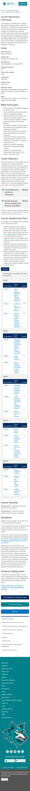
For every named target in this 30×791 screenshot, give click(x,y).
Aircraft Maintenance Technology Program (15, 597)
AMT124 (6, 289)
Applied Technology (7, 619)
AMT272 (6, 489)
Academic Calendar (7, 694)
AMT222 (6, 385)
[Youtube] (15, 751)
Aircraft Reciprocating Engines (17, 471)
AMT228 (6, 362)
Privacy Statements (22, 767)
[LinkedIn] (22, 751)
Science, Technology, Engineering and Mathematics (12, 645)
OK (4, 779)
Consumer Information (8, 767)
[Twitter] (7, 751)
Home (2, 10)
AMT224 (6, 356)
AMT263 (6, 429)
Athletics (4, 677)
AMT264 (6, 469)
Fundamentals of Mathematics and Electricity (17, 307)
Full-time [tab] (5, 269)
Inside (3, 706)
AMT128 (6, 313)
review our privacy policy (19, 774)
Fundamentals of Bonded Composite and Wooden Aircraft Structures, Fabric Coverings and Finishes (17, 346)
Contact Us (5, 703)
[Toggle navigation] (22, 4)
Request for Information (8, 680)
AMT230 (6, 411)
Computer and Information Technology (12, 630)
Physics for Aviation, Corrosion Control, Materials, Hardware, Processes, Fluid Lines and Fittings (17, 320)
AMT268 (6, 435)
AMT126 (6, 303)
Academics (5, 666)
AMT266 (6, 476)
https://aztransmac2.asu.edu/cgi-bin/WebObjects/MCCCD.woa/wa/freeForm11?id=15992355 (14, 540)
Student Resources (7, 668)
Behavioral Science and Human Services (12, 622)
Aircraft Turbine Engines (16, 430)
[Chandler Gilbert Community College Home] (9, 4)
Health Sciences (6, 641)
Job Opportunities (7, 717)
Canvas (4, 686)
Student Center (12, 234)
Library (3, 691)
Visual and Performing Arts (9, 650)
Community (5, 674)
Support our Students (7, 683)
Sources (20, 214)
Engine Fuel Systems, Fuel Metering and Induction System (17, 481)
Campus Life (5, 671)
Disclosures (5, 711)
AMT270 (6, 445)
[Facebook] (11, 751)
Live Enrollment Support (15, 604)
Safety (3, 714)
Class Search (5, 697)
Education (4, 637)
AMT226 (6, 396)
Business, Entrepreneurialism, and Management (14, 626)
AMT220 (6, 339)
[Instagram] (18, 751)
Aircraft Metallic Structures (16, 357)
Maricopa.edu (5, 689)
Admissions (5, 663)
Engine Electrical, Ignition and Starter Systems (17, 439)
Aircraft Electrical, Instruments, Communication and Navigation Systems (17, 367)
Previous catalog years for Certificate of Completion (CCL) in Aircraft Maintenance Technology (12, 587)
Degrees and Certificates (12, 10)
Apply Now (15, 611)
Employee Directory (7, 709)
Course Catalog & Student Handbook (12, 700)
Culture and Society (7, 633)
